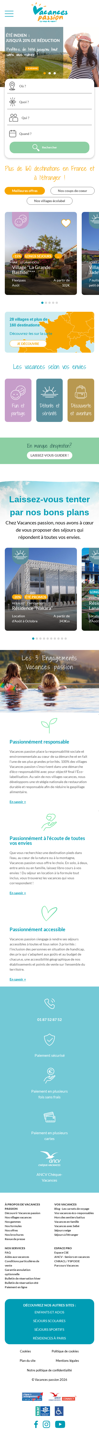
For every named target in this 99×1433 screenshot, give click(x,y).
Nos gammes (13, 1221)
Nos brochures (14, 1234)
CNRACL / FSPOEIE (67, 1261)
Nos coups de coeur (72, 191)
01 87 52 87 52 (49, 1019)
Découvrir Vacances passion (22, 1213)
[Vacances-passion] (49, 13)
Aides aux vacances (17, 1257)
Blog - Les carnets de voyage (71, 1208)
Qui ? (25, 118)
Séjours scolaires (49, 1321)
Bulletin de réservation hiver (23, 1278)
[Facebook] (36, 1424)
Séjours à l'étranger (66, 1234)
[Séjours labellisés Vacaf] (42, 1413)
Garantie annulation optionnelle (18, 1272)
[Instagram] (46, 1424)
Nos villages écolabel (49, 201)
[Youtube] (60, 1424)
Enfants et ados (49, 1312)
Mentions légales (67, 1361)
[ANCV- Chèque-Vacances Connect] (62, 1399)
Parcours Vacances (66, 1265)
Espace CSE (61, 1252)
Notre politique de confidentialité (49, 1370)
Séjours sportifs (49, 1329)
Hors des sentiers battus (69, 1217)
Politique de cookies (65, 1351)
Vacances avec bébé (66, 1226)
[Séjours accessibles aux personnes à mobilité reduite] (59, 1413)
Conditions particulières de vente (22, 1263)
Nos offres (11, 1230)
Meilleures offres (24, 191)
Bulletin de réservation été (21, 1283)
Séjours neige (62, 1230)
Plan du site (28, 1361)
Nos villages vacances (18, 1217)
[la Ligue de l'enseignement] (32, 1399)
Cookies (25, 1351)
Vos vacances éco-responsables (74, 1213)
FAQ (8, 1252)
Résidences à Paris (49, 1338)
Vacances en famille (66, 1221)
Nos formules (13, 1226)
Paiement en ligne (16, 1287)
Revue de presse (15, 1239)
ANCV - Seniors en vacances (72, 1257)
